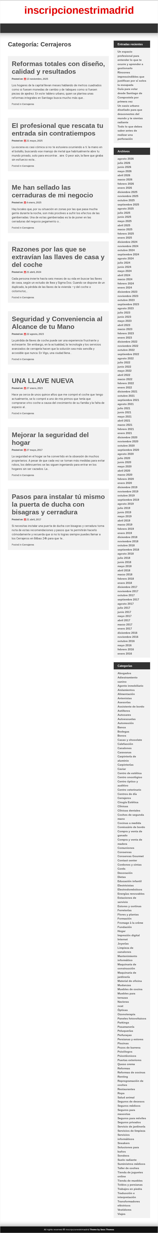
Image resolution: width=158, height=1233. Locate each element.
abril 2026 (124, 175)
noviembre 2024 (128, 246)
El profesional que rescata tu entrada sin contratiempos (57, 129)
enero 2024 (125, 287)
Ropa (121, 1093)
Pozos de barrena (129, 1047)
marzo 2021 (125, 424)
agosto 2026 (126, 158)
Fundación (125, 927)
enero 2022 (125, 387)
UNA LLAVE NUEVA (43, 380)
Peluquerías (125, 1030)
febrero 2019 (126, 528)
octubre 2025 (126, 200)
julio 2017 (124, 607)
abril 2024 (124, 275)
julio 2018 (124, 557)
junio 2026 (124, 166)
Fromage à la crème (130, 922)
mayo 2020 (125, 466)
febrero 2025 (126, 233)
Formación (125, 918)
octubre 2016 (126, 641)
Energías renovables (131, 893)
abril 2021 (124, 420)
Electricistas (126, 885)
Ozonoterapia (126, 1014)
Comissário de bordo (131, 827)
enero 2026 (125, 187)
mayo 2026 (125, 171)
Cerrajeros (28, 104)
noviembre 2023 (128, 296)
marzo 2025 (125, 229)
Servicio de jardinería (131, 1126)
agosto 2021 (126, 404)
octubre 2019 (126, 495)
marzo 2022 (125, 379)
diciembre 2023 (127, 291)
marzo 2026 (125, 179)
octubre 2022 (126, 349)
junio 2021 (124, 412)
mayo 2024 (125, 270)
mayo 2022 (125, 370)
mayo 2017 (125, 616)
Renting (123, 1076)
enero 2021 (125, 433)
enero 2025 (125, 237)
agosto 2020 (126, 453)
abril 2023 (124, 325)
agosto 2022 (126, 358)
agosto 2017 (126, 603)
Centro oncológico (130, 777)
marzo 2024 (125, 279)
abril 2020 (124, 470)
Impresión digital (129, 935)
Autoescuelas (127, 719)
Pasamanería (126, 1026)
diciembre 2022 (127, 341)
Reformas (124, 1068)
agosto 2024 (126, 258)
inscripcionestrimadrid (79, 10)
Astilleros (124, 710)
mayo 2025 (125, 221)
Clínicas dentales (129, 810)
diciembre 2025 (127, 192)
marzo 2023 (125, 329)
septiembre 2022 (128, 354)
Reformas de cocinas (131, 1072)
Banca (122, 727)
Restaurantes (126, 1089)
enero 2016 (125, 653)
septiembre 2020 (128, 449)
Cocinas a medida (129, 823)
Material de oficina (130, 980)
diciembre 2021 (127, 391)
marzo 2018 (125, 574)
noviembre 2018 (128, 541)
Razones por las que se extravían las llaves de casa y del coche (58, 256)
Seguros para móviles (132, 1118)
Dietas (122, 876)
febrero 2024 (126, 283)
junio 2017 (124, 612)
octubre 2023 (126, 300)
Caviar (122, 768)
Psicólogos (125, 1051)
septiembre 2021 (128, 400)
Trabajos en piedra (130, 1188)
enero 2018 (125, 582)
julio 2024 (124, 262)
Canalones (125, 748)
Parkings (123, 1022)
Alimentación (126, 694)
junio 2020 (124, 462)
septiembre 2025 (128, 204)
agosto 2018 (126, 553)
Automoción (126, 723)
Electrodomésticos (130, 889)
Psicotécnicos (127, 1055)
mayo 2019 (125, 516)
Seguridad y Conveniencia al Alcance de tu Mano (57, 322)
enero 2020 (125, 482)
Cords (121, 868)
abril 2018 (124, 570)
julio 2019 (124, 508)
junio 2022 (124, 366)
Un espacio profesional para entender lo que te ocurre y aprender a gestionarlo (130, 60)
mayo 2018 (125, 566)
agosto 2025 (126, 208)
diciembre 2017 (127, 586)
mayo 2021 (125, 416)
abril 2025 (124, 225)
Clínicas (123, 806)
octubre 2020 (126, 445)
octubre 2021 (126, 395)
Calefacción (125, 743)
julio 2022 (124, 362)
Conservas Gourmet (131, 856)
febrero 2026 (126, 183)
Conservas (125, 852)
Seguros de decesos (131, 1101)
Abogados (124, 673)
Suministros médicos (131, 1163)
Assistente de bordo (131, 706)
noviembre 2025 (128, 196)
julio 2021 (124, 408)
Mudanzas (124, 985)
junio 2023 (124, 316)
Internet (123, 939)
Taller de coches (128, 1168)
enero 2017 (125, 628)
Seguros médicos (129, 1105)
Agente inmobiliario (130, 685)
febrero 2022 (126, 383)
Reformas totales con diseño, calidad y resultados (58, 67)
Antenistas (125, 698)
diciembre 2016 (127, 632)
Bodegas (123, 731)
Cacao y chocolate (130, 739)
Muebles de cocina (130, 989)
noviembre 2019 (128, 491)
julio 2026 (124, 162)
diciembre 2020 (127, 437)
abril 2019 (124, 520)
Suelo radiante (127, 1159)
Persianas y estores (130, 1039)
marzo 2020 (125, 474)
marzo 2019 (125, 524)
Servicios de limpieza (131, 1130)
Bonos (122, 735)
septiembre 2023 (128, 304)
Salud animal (126, 1097)
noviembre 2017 (128, 591)
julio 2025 (124, 212)
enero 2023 (125, 337)
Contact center (127, 860)
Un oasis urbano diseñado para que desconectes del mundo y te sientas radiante (130, 114)
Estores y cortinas (129, 906)
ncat (120, 1006)
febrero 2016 (126, 649)
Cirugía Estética (128, 802)
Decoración (125, 872)
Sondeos (123, 1155)
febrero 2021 (126, 429)
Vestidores (124, 1209)
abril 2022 (124, 374)
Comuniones (126, 847)
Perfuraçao (125, 1035)
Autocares (124, 714)
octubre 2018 (126, 545)
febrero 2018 (126, 578)
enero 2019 (125, 533)
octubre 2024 (126, 250)
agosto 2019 (126, 503)
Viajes (121, 1213)
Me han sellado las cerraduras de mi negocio (52, 191)
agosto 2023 (126, 308)
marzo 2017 (125, 624)
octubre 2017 (126, 595)
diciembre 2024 (127, 241)
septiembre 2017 (128, 599)
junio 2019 (124, 512)
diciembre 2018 (127, 537)
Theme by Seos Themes (102, 1229)
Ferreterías (125, 910)
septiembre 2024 (128, 254)
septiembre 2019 (128, 499)
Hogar (121, 931)
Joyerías (123, 943)
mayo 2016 (125, 645)
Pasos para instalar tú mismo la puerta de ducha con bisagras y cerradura (58, 504)
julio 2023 (124, 312)
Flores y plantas (128, 914)
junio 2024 (124, 266)
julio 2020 (124, 458)
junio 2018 (124, 562)
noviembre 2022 (128, 345)
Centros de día (127, 793)
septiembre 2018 (128, 549)
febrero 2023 (126, 333)
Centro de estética (130, 773)
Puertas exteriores (129, 1060)
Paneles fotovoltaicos (132, 1018)
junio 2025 (124, 216)
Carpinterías (126, 764)
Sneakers (124, 1143)
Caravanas (124, 752)
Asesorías (124, 702)
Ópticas (123, 1010)
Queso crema (126, 1064)
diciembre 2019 (127, 487)
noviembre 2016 (128, 636)
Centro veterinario (129, 789)
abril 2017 (124, 620)
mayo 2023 (125, 320)
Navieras (123, 1001)
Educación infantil (130, 881)
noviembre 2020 (128, 441)
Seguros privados (129, 1122)
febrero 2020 (126, 478)
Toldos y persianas (130, 1184)
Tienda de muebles (130, 1180)
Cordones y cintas (130, 864)
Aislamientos (126, 690)
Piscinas (123, 1043)
